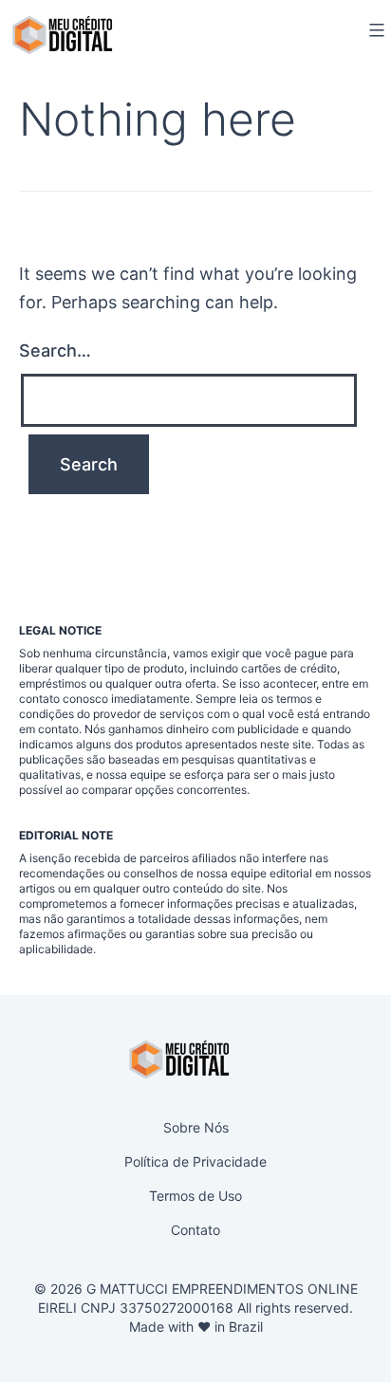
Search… (55, 350)
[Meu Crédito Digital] (62, 35)
